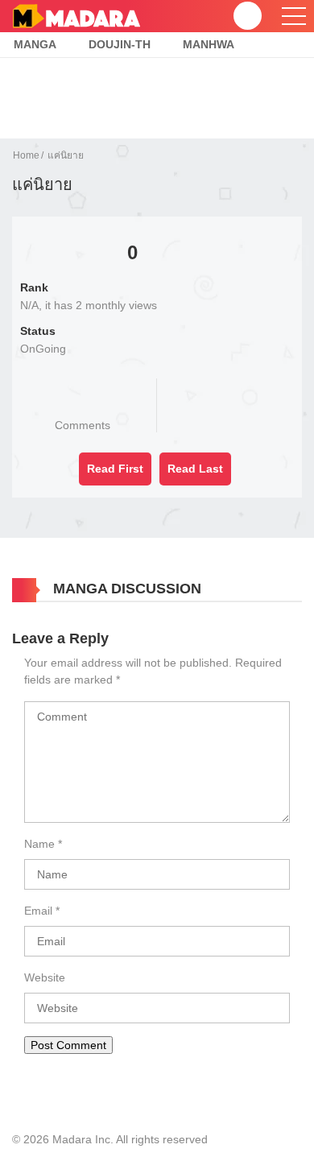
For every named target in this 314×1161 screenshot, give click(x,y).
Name (39, 843)
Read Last (195, 468)
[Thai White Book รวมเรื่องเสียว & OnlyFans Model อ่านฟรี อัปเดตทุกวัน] (76, 15)
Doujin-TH (120, 44)
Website (44, 977)
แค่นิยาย (66, 155)
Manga (35, 44)
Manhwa (208, 44)
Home (26, 155)
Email (38, 910)
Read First (115, 468)
